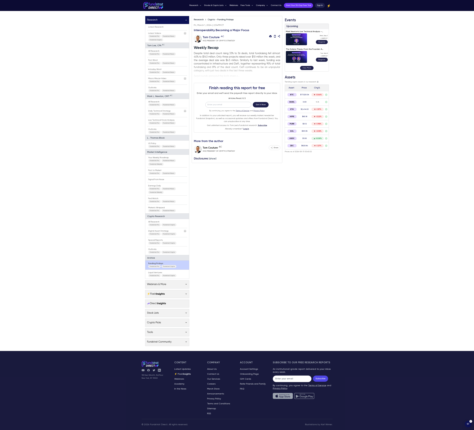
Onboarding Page (249, 374)
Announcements (215, 394)
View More (307, 68)
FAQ (242, 389)
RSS (209, 413)
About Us (212, 369)
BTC (292, 95)
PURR (292, 124)
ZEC (292, 146)
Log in (246, 129)
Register (321, 42)
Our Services (213, 379)
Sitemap (211, 409)
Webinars (179, 379)
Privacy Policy (259, 111)
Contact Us (213, 374)
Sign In (320, 5)
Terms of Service (242, 111)
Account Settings (249, 369)
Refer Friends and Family (253, 384)
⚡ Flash (182, 374)
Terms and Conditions (218, 404)
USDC (291, 138)
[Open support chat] (468, 424)
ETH (292, 109)
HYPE (292, 116)
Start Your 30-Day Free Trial (298, 5)
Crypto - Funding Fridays (221, 20)
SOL (292, 131)
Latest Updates (182, 369)
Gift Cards (245, 379)
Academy (179, 384)
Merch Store (213, 389)
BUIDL (291, 102)
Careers (211, 384)
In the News (180, 389)
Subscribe (262, 125)
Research (199, 20)
